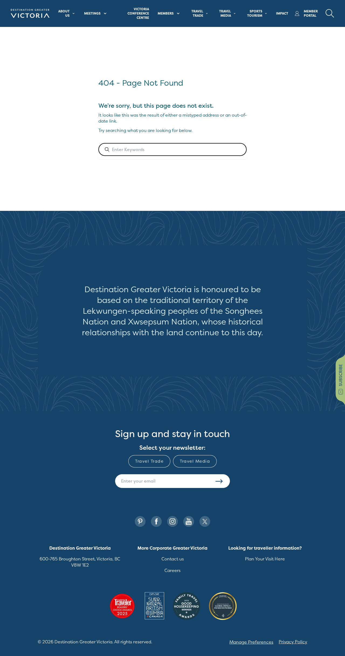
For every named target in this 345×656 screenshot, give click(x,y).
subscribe (340, 375)
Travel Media (195, 461)
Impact (282, 13)
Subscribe (219, 481)
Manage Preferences (251, 642)
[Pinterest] (140, 521)
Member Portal (311, 13)
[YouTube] (188, 521)
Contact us (172, 559)
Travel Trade (149, 461)
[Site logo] (30, 13)
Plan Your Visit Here (265, 559)
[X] (204, 521)
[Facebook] (156, 521)
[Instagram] (172, 521)
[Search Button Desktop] (330, 13)
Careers (172, 570)
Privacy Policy (293, 642)
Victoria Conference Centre (138, 13)
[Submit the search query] (107, 149)
